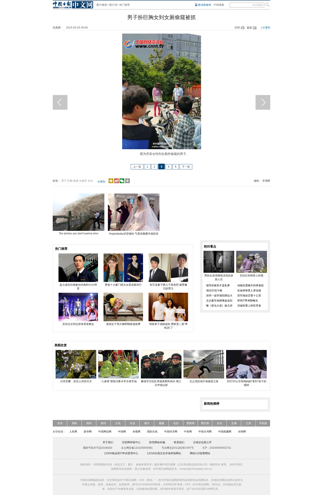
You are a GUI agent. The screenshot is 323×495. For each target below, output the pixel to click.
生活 (132, 423)
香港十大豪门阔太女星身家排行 (123, 284)
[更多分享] (127, 182)
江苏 (248, 423)
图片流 (113, 4)
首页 (60, 423)
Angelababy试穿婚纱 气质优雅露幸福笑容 (133, 233)
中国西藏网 (224, 431)
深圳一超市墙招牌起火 (219, 295)
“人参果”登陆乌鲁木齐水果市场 (119, 381)
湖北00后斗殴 (214, 290)
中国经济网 (170, 431)
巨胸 (70, 180)
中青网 (188, 431)
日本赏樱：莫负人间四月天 (76, 381)
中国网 (122, 431)
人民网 (73, 431)
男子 (64, 180)
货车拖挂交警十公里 (249, 295)
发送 (249, 27)
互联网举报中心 (131, 442)
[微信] (122, 182)
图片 (147, 423)
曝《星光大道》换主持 (219, 305)
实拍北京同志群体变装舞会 (78, 324)
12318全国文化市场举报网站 (164, 453)
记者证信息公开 (202, 442)
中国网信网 (104, 431)
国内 (89, 423)
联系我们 (179, 442)
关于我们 (108, 442)
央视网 (136, 431)
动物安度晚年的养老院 (250, 285)
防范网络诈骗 (157, 442)
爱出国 (205, 423)
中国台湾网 (205, 431)
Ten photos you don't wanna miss (78, 233)
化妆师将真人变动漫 (249, 290)
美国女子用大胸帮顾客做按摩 (123, 324)
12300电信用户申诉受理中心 (121, 453)
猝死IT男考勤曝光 (247, 300)
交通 (234, 423)
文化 (118, 423)
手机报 (263, 423)
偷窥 (75, 180)
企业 (219, 423)
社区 (176, 423)
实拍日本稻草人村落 (251, 275)
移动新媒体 (204, 4)
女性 (90, 180)
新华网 (88, 431)
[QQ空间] (111, 182)
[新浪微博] (116, 182)
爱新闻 (190, 423)
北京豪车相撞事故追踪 (219, 300)
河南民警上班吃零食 (249, 305)
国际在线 (152, 431)
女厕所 (83, 180)
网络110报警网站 (200, 453)
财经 (103, 423)
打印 (237, 27)
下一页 (186, 166)
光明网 (242, 431)
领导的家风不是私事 (218, 285)
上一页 (137, 166)
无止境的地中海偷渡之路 (203, 381)
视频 (161, 423)
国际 (74, 423)
